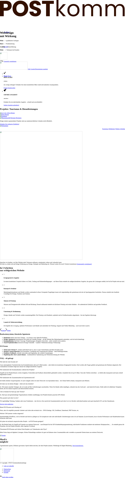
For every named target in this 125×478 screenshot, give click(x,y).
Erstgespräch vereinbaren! (84, 264)
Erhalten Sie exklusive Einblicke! (9, 124)
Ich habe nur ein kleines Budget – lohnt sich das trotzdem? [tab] (17, 384)
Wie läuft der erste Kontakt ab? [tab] (9, 362)
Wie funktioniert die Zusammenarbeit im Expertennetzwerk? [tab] (17, 377)
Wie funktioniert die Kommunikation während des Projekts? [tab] (17, 369)
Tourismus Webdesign (108, 129)
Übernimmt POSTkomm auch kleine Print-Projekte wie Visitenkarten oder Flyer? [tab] (23, 429)
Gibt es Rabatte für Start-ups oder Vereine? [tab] (12, 391)
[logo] (62, 16)
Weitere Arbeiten (120, 129)
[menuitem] (64, 469)
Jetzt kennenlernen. (77, 445)
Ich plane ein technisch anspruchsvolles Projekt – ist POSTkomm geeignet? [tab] (21, 421)
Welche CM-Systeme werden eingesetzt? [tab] (12, 413)
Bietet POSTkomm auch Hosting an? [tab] (11, 407)
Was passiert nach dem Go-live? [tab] (9, 398)
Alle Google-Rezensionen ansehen (38, 69)
